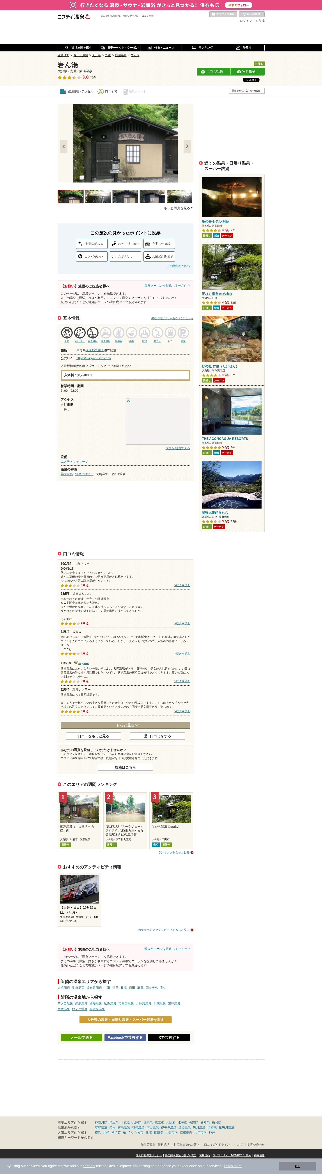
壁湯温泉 (96, 1003)
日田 (132, 988)
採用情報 (259, 1155)
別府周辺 (78, 988)
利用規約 (204, 1155)
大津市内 (200, 1132)
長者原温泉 (97, 1009)
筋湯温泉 (81, 1003)
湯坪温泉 (174, 1003)
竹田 (115, 988)
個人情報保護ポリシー (149, 1155)
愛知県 (205, 1122)
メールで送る (81, 1037)
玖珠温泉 (110, 1003)
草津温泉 (101, 1127)
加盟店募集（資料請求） (156, 1144)
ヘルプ (238, 1144)
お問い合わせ (256, 1144)
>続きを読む (182, 585)
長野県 (193, 1122)
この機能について (179, 266)
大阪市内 (171, 1132)
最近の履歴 (252, 14)
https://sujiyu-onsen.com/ (93, 358)
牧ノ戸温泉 (79, 1009)
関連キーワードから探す (76, 1137)
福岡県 (216, 1122)
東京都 (159, 1122)
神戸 (212, 1132)
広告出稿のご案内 (188, 1144)
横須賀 (116, 1132)
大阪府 (170, 1122)
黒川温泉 (199, 1127)
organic (83, 662)
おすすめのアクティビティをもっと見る (163, 930)
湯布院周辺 (94, 988)
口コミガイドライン (217, 1144)
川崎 (106, 1132)
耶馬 (140, 988)
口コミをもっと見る (93, 736)
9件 (93, 77)
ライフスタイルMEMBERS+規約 (232, 1155)
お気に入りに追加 (248, 91)
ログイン (246, 21)
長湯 (124, 988)
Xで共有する (169, 1037)
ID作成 (260, 21)
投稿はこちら (125, 767)
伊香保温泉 (168, 1127)
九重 (107, 988)
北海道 (182, 1122)
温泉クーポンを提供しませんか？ (167, 285)
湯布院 (212, 1127)
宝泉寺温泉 (126, 1003)
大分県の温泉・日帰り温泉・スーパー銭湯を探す (125, 1019)
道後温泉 (185, 1127)
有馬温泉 (124, 1127)
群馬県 (148, 1122)
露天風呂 (67, 474)
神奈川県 (101, 1122)
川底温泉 (160, 1003)
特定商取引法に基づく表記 (180, 1155)
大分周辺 (64, 988)
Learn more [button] (233, 1166)
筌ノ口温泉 (65, 1003)
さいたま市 (135, 1132)
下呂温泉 (153, 1127)
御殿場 (158, 1132)
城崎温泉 (138, 1127)
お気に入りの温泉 (223, 14)
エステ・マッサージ (74, 461)
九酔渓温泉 (143, 1003)
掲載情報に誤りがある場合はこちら (172, 318)
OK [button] (297, 1166)
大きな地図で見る (178, 448)
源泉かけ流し (84, 474)
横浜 (98, 1132)
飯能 (149, 1132)
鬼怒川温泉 (226, 1127)
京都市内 (186, 1132)
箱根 (112, 1127)
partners (89, 1166)
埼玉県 (114, 1122)
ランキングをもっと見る (173, 852)
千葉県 (125, 1122)
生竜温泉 (64, 1009)
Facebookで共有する (125, 1037)
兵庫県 (136, 1122)
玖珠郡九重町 (95, 350)
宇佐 (163, 988)
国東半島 (152, 988)
